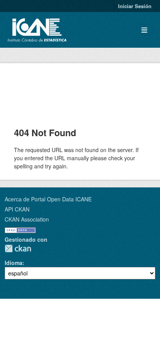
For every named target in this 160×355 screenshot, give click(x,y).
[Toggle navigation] (144, 30)
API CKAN (17, 209)
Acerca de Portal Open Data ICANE (48, 199)
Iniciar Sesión (134, 6)
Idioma (14, 263)
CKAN (18, 248)
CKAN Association (27, 219)
